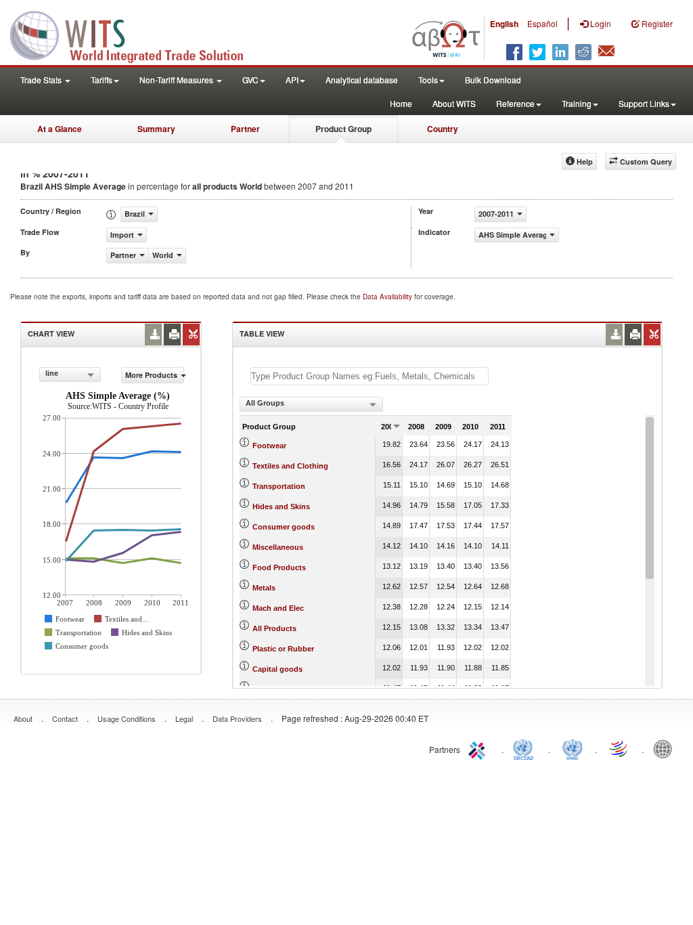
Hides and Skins (281, 506)
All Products (274, 628)
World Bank (665, 748)
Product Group (343, 129)
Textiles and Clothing (290, 466)
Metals (263, 588)
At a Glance (59, 129)
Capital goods (277, 669)
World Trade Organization (619, 748)
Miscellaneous (277, 547)
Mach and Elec (278, 608)
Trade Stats (42, 79)
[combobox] (70, 374)
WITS (135, 34)
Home (401, 103)
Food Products (279, 567)
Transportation (278, 486)
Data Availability (388, 296)
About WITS (454, 103)
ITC (479, 748)
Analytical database (362, 79)
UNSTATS (572, 748)
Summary (156, 129)
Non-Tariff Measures (177, 79)
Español (542, 23)
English (504, 24)
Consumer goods (283, 527)
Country (442, 129)
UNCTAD (525, 748)
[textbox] (369, 376)
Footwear (269, 446)
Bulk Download (493, 79)
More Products (151, 375)
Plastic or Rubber (283, 649)
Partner (245, 129)
